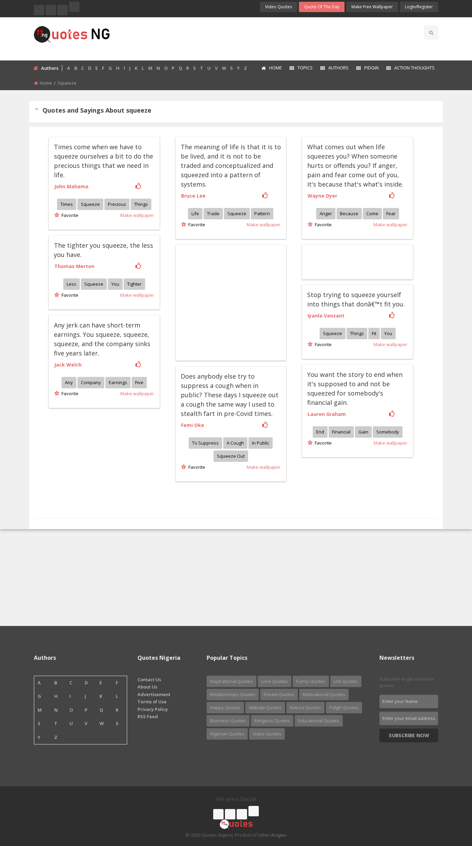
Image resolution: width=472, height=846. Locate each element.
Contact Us (149, 679)
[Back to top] (449, 802)
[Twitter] (51, 10)
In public (260, 443)
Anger (326, 213)
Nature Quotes (305, 707)
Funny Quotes (310, 681)
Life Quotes (346, 681)
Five (139, 382)
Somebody (387, 432)
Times (66, 204)
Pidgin (371, 68)
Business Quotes (228, 720)
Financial (341, 432)
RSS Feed (148, 716)
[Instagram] (62, 10)
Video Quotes (278, 7)
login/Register (419, 7)
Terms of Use (152, 701)
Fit (374, 333)
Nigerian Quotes (227, 734)
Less (71, 284)
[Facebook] (39, 10)
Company (91, 382)
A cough (235, 443)
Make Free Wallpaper (372, 7)
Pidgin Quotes (344, 707)
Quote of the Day (321, 7)
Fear (391, 213)
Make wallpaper (137, 215)
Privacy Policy (153, 709)
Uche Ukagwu (272, 835)
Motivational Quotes (324, 694)
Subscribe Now (409, 735)
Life (195, 213)
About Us (147, 687)
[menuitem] (271, 68)
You (115, 284)
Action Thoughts (414, 68)
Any (69, 382)
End (320, 432)
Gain (363, 432)
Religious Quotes (272, 720)
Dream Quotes (279, 694)
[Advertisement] (263, 38)
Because (349, 213)
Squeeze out (231, 456)
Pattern (262, 213)
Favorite (68, 215)
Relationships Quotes (232, 694)
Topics (305, 68)
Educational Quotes (318, 720)
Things (141, 204)
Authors (338, 68)
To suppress (205, 443)
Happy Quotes (225, 707)
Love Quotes (274, 681)
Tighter (134, 284)
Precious (117, 204)
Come (372, 213)
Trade (213, 213)
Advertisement (154, 694)
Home (275, 68)
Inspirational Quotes (231, 681)
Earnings (118, 382)
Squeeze (90, 204)
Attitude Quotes (265, 707)
